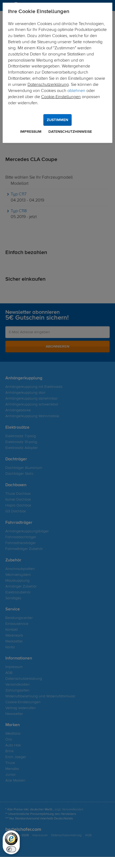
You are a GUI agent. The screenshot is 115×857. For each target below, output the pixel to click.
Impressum (30, 132)
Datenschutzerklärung (48, 85)
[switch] (11, 849)
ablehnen (76, 91)
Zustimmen (57, 120)
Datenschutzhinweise (70, 132)
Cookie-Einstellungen (61, 97)
